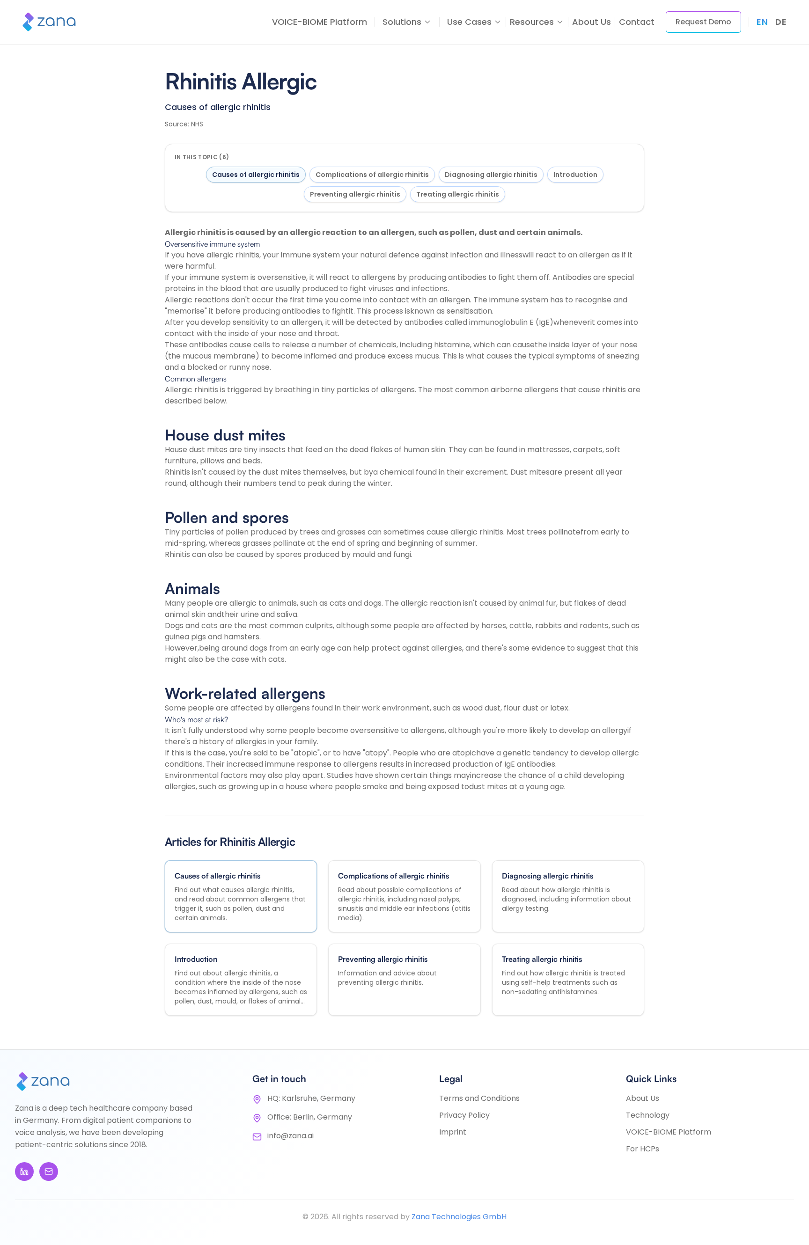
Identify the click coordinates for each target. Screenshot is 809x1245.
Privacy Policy (464, 1115)
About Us (591, 22)
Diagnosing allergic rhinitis (491, 174)
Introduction (575, 174)
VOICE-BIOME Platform (319, 22)
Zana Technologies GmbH (459, 1216)
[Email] (48, 1171)
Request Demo (703, 21)
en (762, 22)
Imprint (452, 1132)
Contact (637, 22)
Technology (647, 1115)
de (781, 22)
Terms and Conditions (479, 1098)
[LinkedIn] (24, 1171)
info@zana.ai (290, 1135)
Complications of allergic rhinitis (372, 174)
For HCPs (642, 1148)
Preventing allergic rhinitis (355, 194)
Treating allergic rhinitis (457, 194)
